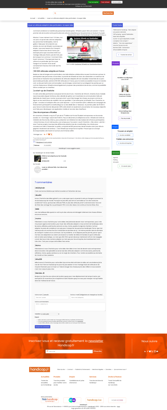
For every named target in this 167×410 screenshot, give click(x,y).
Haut (118, 406)
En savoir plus (126, 166)
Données (108, 369)
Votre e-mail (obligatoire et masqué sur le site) (86, 295)
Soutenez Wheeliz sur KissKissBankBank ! (88, 64)
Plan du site (61, 369)
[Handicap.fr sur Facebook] (147, 351)
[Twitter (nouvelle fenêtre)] (52, 135)
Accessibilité (47, 145)
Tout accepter (93, 2)
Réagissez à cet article (44, 142)
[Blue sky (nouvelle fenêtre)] (49, 135)
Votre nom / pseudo (42, 295)
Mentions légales (97, 369)
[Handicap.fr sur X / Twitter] (152, 351)
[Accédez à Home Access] (117, 400)
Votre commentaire (42, 302)
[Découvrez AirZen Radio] (72, 400)
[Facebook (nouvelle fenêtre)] (47, 135)
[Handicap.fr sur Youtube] (157, 351)
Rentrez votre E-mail (38, 351)
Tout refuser (105, 2)
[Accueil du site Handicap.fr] (39, 370)
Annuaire (116, 162)
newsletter (95, 341)
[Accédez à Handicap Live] (95, 400)
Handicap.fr (92, 406)
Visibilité (37, 314)
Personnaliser (117, 2)
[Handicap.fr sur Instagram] (155, 351)
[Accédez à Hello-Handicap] (50, 400)
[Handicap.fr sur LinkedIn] (145, 351)
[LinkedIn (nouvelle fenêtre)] (45, 135)
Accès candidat (125, 135)
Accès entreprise (126, 143)
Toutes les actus (126, 55)
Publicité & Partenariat (82, 369)
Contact (70, 369)
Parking (115, 160)
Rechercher (108, 13)
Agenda (115, 157)
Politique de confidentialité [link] (83, 6)
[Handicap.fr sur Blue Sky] (150, 351)
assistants (80, 321)
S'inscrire (98, 351)
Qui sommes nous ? (120, 369)
